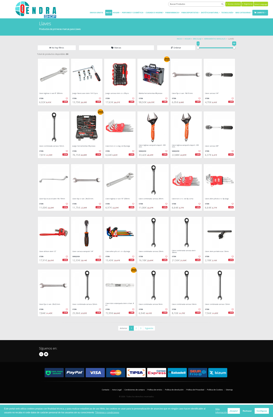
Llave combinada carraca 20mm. (151, 199)
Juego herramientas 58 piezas (83, 146)
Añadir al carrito (54, 108)
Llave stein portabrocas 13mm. (217, 251)
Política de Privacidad (195, 390)
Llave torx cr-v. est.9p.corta (182, 199)
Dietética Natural (210, 12)
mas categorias (243, 12)
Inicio (108, 12)
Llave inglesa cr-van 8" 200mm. (51, 93)
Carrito (261, 12)
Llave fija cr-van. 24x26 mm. (83, 199)
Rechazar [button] (247, 411)
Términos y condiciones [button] (107, 412)
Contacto (105, 390)
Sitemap (229, 390)
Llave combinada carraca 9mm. (151, 304)
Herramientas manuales (215, 39)
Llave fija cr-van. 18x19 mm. (182, 93)
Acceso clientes (234, 4)
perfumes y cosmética (132, 12)
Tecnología (227, 12)
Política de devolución (174, 390)
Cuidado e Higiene (154, 12)
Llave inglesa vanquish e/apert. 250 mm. (185, 146)
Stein (41, 98)
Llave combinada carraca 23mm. (151, 251)
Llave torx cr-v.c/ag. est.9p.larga (118, 146)
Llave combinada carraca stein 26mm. (184, 251)
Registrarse (248, 4)
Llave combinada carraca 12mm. (217, 304)
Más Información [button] (221, 411)
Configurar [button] (262, 411)
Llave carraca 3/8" (212, 146)
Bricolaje (197, 39)
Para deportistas (189, 12)
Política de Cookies (215, 390)
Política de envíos (154, 390)
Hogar (116, 12)
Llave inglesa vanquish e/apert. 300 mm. (152, 146)
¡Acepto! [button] (233, 411)
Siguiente (149, 328)
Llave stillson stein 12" (47, 251)
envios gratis (96, 12)
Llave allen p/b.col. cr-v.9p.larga (118, 251)
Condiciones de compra (134, 390)
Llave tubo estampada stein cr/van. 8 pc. (120, 304)
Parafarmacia (172, 12)
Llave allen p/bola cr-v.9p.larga (217, 199)
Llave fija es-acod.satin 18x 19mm (52, 199)
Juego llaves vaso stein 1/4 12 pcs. (85, 93)
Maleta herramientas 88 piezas (150, 93)
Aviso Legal (117, 390)
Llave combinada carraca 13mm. (51, 146)
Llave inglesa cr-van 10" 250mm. (118, 199)
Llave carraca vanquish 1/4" (82, 251)
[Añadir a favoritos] (66, 98)
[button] (116, 47)
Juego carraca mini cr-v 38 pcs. (117, 93)
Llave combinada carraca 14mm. (184, 304)
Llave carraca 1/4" (212, 93)
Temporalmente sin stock (119, 161)
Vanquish (142, 151)
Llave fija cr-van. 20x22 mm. (50, 304)
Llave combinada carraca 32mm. (85, 304)
